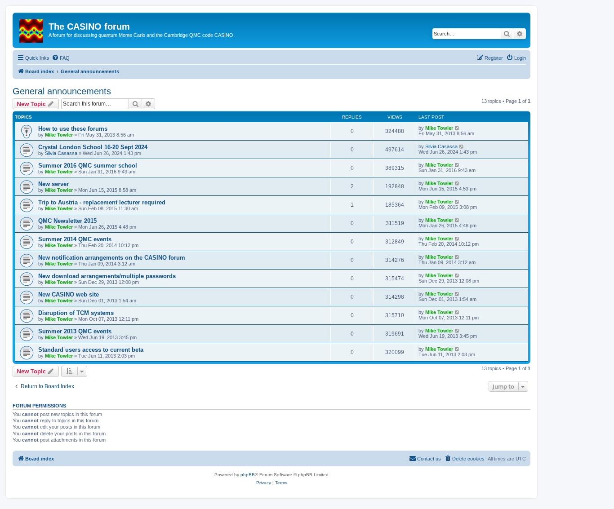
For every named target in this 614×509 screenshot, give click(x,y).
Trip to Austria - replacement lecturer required (101, 202)
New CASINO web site (68, 294)
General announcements (62, 91)
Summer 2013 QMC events (74, 331)
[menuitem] (61, 58)
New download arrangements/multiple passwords (107, 276)
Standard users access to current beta (90, 349)
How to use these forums (72, 128)
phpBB (247, 474)
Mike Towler (59, 134)
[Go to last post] (457, 128)
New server (53, 184)
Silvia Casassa (61, 153)
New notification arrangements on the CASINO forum (111, 257)
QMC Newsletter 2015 (67, 220)
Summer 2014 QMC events (74, 239)
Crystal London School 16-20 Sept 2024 (92, 147)
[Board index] (32, 29)
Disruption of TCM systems (76, 313)
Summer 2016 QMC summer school (87, 165)
